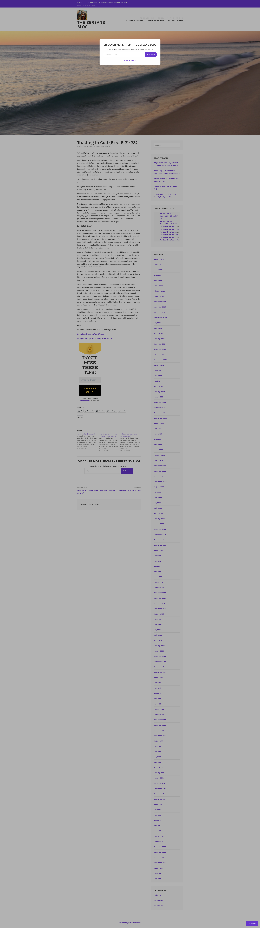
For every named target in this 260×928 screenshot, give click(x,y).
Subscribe (151, 54)
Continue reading (130, 60)
